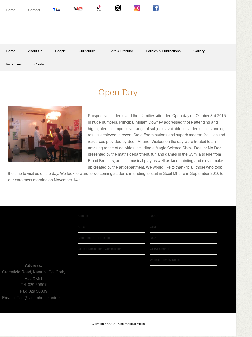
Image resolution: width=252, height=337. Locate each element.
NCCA (154, 216)
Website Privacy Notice (165, 260)
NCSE (154, 238)
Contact (83, 216)
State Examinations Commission (100, 249)
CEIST (82, 227)
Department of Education (94, 238)
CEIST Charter (159, 249)
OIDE (153, 227)
